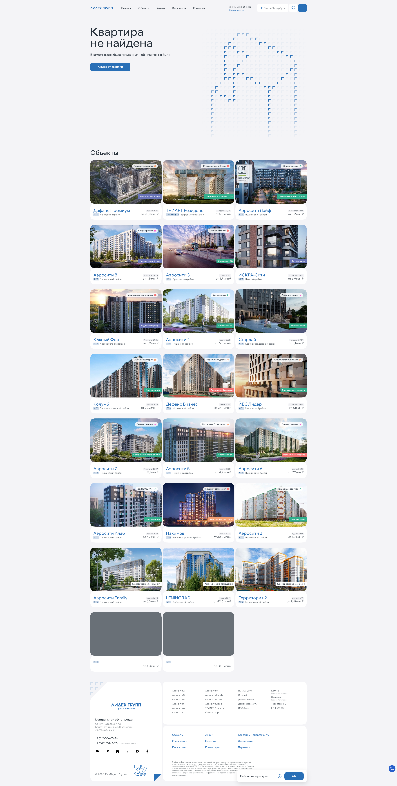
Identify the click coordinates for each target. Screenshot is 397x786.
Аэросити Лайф (213, 703)
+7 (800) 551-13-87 (116, 743)
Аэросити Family (214, 695)
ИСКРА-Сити (245, 690)
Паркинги (244, 747)
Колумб (279, 691)
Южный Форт (212, 712)
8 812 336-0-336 (240, 7)
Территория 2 (278, 703)
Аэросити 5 (178, 703)
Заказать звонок (236, 10)
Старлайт (243, 695)
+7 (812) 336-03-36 (106, 738)
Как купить (179, 8)
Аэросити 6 (178, 708)
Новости (210, 741)
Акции (161, 8)
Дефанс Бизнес (246, 699)
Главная (126, 8)
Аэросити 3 (178, 695)
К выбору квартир (110, 66)
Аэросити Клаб (213, 699)
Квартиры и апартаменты (253, 734)
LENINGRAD (277, 708)
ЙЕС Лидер (244, 708)
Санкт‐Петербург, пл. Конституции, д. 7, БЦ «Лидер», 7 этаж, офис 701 (114, 726)
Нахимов (279, 698)
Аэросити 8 (211, 690)
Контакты (199, 8)
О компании (179, 741)
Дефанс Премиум (247, 703)
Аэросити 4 (178, 699)
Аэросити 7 (178, 712)
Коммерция (212, 747)
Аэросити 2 (178, 690)
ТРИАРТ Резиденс (215, 708)
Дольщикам (245, 741)
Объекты (143, 8)
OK (294, 776)
